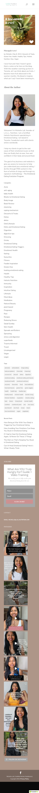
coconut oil (8, 374)
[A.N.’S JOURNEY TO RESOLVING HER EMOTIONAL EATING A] (16, 593)
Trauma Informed (10, 343)
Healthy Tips (22, 56)
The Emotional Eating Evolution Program (19, 175)
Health (14, 56)
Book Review (9, 203)
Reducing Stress (10, 320)
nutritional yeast (16, 404)
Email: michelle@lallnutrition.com (16, 520)
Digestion (7, 230)
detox (6, 220)
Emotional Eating (10, 243)
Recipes (7, 317)
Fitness (7, 260)
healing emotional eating (13, 270)
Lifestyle (7, 293)
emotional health (10, 381)
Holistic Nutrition (10, 280)
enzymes (7, 384)
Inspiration (8, 287)
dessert (16, 374)
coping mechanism (11, 210)
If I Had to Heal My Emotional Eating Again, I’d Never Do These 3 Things (18, 435)
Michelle (8, 54)
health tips (14, 391)
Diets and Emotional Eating (14, 227)
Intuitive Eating (10, 290)
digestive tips (9, 233)
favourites (8, 257)
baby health (8, 193)
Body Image (8, 200)
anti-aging (8, 190)
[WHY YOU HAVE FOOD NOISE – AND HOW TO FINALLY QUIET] (16, 568)
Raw (12, 59)
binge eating (24, 368)
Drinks (6, 240)
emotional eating (10, 378)
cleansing (7, 207)
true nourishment (10, 411)
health (6, 391)
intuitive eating (29, 398)
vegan (6, 357)
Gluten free (7, 56)
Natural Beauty (10, 303)
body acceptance (10, 371)
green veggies (29, 388)
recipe (22, 408)
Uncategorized (9, 350)
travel (28, 408)
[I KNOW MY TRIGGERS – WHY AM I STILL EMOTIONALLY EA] (16, 719)
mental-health (28, 401)
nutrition (7, 404)
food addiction (29, 384)
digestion (28, 374)
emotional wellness (22, 381)
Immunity (7, 283)
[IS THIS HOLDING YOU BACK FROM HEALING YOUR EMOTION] (16, 694)
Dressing (7, 237)
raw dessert (8, 408)
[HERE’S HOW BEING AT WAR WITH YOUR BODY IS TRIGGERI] (16, 669)
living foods (18, 401)
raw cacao (31, 404)
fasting (6, 253)
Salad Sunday (9, 323)
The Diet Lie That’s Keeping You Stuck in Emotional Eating (19, 441)
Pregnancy (8, 310)
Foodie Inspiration (11, 263)
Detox (6, 217)
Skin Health (8, 327)
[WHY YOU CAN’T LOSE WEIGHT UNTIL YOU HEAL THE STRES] (16, 643)
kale (6, 401)
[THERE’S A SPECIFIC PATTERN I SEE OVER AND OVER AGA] (16, 618)
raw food (16, 408)
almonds (7, 368)
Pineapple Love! (10, 50)
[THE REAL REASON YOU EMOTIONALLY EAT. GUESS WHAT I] (16, 543)
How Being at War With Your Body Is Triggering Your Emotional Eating (18, 423)
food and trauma (9, 388)
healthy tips (22, 391)
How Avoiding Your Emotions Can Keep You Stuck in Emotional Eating (19, 429)
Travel (6, 347)
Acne (6, 187)
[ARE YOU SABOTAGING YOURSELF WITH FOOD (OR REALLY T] (16, 744)
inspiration (20, 398)
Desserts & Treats (28, 54)
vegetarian (25, 411)
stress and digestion (12, 337)
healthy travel (9, 394)
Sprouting (8, 333)
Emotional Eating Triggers (14, 247)
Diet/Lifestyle (9, 224)
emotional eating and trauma (25, 378)
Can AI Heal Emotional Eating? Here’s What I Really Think (18, 446)
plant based (8, 307)
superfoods (8, 340)
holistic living (29, 394)
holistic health (19, 394)
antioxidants (15, 368)
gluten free (19, 388)
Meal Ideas (8, 297)
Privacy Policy (24, 779)
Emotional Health (11, 250)
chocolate (19, 371)
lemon (11, 401)
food (21, 384)
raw (25, 404)
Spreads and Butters (12, 330)
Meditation (8, 300)
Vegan (16, 59)
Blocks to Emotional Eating (14, 197)
